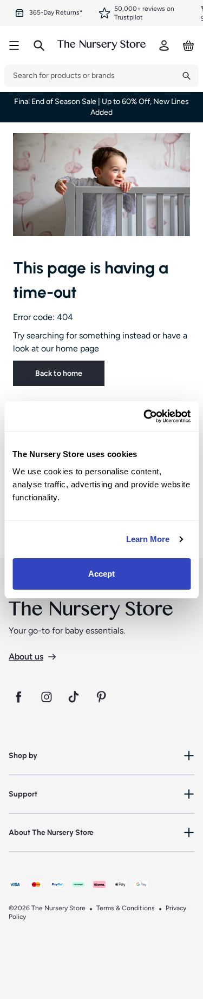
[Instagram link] (46, 697)
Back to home (58, 373)
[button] (101, 755)
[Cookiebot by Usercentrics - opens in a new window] (145, 416)
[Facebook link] (18, 697)
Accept (101, 573)
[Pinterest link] (103, 697)
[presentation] (89, 75)
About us (26, 656)
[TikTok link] (74, 697)
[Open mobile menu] (14, 45)
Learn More (148, 539)
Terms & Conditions (125, 908)
